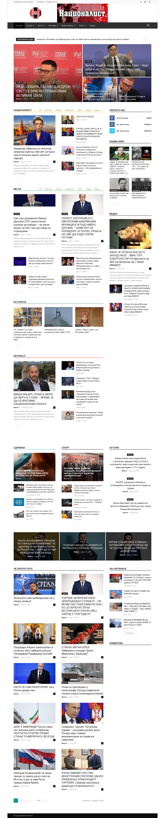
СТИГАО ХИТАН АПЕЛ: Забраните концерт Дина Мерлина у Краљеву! (77, 650)
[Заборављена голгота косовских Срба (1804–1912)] (58, 317)
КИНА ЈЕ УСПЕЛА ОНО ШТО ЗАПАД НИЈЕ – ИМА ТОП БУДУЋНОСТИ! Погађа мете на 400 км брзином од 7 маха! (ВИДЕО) (129, 259)
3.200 (38, 800)
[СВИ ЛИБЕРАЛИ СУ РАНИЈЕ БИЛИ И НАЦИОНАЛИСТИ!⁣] (141, 185)
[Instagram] (145, 1)
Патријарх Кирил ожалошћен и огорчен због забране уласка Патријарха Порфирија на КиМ (33, 650)
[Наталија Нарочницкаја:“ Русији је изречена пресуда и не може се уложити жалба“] (68, 415)
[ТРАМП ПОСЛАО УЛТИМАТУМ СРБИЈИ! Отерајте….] (116, 594)
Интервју (17, 390)
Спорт (81, 25)
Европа (64, 683)
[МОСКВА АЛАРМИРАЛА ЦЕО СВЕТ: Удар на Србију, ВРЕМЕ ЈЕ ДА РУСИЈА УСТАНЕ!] (116, 623)
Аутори (29, 25)
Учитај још (130, 633)
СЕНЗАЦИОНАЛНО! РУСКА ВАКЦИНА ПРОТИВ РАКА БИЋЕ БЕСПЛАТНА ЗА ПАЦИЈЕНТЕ (32, 473)
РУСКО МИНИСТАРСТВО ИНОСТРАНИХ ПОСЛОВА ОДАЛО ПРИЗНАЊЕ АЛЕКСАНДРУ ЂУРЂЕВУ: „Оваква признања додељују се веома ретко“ (82, 779)
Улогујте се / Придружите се (47, 2)
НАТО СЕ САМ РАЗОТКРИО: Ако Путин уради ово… (34, 689)
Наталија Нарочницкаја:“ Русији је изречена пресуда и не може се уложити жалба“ (89, 415)
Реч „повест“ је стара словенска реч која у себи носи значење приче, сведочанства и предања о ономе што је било (28, 334)
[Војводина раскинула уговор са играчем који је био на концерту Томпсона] (67, 514)
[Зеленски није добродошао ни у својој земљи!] (34, 584)
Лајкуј (148, 118)
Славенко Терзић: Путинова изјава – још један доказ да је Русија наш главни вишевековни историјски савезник (81, 733)
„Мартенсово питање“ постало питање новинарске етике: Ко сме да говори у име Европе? (41, 260)
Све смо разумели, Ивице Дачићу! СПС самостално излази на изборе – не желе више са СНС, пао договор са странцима (32, 225)
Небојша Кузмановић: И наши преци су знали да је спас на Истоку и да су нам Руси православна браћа (33, 777)
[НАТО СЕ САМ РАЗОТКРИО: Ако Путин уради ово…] (34, 673)
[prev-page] (15, 179)
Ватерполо (69, 110)
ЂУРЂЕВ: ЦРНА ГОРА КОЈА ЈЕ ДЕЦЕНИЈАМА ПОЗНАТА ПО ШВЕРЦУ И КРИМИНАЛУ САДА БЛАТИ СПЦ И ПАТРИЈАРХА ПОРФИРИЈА (89, 134)
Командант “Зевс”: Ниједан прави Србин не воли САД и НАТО (88, 380)
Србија (19, 82)
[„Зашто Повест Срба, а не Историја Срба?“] (89, 317)
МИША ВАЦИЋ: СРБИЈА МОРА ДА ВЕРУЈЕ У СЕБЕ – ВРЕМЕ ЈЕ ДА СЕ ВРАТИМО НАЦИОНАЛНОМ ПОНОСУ (33, 399)
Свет (15, 683)
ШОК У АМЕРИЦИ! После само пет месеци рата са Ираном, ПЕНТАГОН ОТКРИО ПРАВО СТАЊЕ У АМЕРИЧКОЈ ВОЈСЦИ (34, 731)
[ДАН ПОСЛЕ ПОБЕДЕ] (68, 119)
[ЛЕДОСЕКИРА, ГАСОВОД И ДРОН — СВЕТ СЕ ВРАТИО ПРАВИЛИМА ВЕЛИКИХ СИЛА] (48, 73)
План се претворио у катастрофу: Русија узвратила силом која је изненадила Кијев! (82, 690)
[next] (147, 39)
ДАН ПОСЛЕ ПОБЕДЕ (85, 117)
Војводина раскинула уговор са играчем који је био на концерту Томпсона (86, 514)
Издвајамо (114, 159)
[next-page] (19, 179)
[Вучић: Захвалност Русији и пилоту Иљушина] (134, 89)
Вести (40, 25)
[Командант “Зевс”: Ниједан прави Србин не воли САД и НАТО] (68, 381)
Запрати (147, 124)
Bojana (16, 162)
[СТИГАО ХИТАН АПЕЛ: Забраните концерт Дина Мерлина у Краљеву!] (82, 633)
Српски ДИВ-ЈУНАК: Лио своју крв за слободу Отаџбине (119, 195)
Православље (67, 25)
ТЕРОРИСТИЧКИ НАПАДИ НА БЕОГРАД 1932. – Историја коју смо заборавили (140, 165)
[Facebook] (141, 1)
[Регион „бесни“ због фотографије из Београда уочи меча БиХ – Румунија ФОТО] (67, 503)
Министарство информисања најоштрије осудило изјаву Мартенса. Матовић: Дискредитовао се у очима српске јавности (88, 263)
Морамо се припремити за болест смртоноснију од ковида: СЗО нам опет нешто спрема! (39, 501)
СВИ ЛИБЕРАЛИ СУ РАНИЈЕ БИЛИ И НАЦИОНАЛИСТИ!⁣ (139, 195)
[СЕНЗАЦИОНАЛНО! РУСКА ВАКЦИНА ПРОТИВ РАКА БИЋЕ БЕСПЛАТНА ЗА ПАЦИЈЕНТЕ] (34, 467)
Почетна (19, 25)
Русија (88, 87)
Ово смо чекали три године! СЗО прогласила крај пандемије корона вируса (40, 513)
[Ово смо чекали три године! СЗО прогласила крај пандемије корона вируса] (19, 514)
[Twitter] (149, 1)
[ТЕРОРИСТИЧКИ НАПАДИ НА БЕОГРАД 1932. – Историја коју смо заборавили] (141, 153)
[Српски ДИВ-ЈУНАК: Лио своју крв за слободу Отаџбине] (119, 185)
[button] (148, 25)
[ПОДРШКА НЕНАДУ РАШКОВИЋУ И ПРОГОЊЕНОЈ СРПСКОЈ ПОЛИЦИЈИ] (82, 546)
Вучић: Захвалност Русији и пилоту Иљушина (56, 39)
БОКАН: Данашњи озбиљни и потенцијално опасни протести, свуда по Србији (130, 485)
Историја (52, 25)
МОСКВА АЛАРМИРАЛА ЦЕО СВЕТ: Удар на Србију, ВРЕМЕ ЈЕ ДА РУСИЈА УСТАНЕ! (137, 622)
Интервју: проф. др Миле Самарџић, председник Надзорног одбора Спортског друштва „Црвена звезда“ (82, 472)
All (40, 110)
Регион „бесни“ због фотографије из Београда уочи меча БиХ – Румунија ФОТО (88, 502)
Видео (92, 25)
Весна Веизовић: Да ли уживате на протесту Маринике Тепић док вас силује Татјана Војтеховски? (130, 506)
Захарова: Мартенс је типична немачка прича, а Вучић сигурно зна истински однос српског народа (34, 153)
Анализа (48, 110)
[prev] (143, 39)
